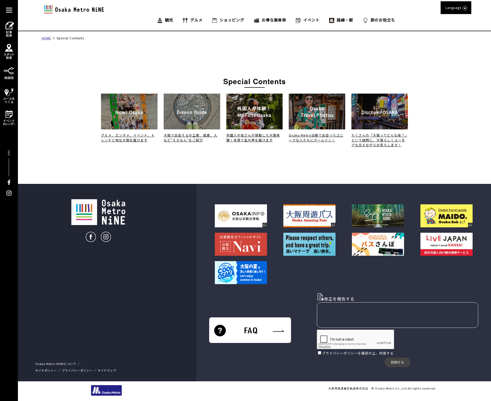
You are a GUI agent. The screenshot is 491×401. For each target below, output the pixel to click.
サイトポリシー (46, 370)
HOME (46, 38)
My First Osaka (254, 111)
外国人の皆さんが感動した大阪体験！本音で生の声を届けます (253, 137)
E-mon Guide (192, 112)
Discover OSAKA (379, 112)
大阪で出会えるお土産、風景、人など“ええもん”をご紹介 (190, 137)
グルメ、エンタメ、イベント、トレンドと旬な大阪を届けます (128, 137)
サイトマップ (107, 370)
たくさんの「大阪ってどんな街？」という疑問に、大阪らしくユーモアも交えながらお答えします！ (379, 140)
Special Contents (70, 38)
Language (453, 7)
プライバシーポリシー (340, 353)
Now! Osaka (129, 112)
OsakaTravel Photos (317, 111)
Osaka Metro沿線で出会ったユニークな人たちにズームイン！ (316, 137)
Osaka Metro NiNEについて (55, 364)
